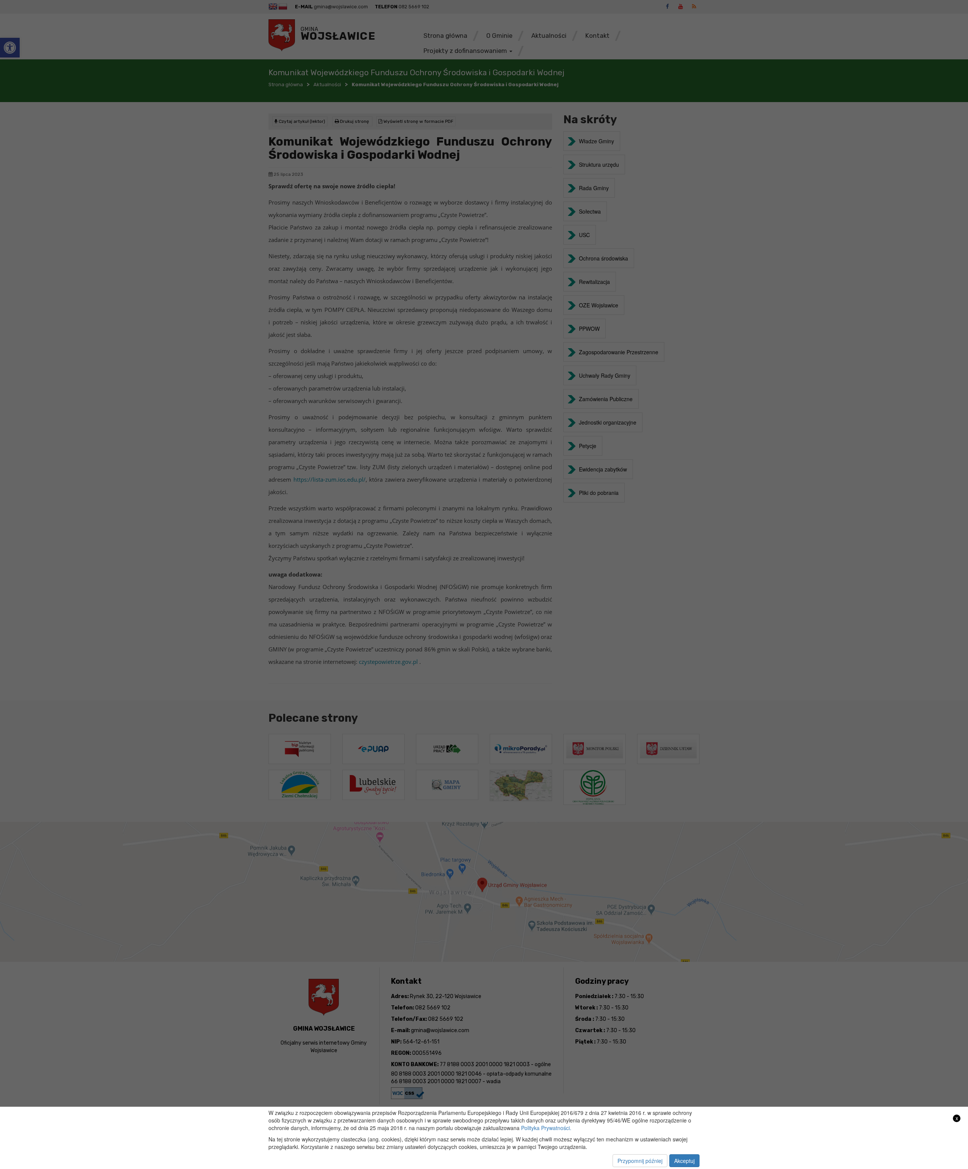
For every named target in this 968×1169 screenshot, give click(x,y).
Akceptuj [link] (684, 1160)
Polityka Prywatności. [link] (546, 1128)
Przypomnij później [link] (639, 1160)
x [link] (957, 1118)
